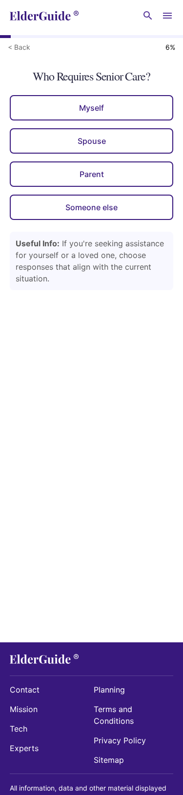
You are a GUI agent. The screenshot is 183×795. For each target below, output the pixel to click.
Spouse (92, 141)
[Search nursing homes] (148, 15)
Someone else (91, 207)
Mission (24, 709)
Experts (24, 748)
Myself (91, 108)
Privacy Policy (120, 740)
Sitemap (109, 760)
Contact (25, 690)
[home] (44, 15)
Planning (109, 690)
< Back (19, 47)
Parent (92, 174)
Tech (18, 729)
